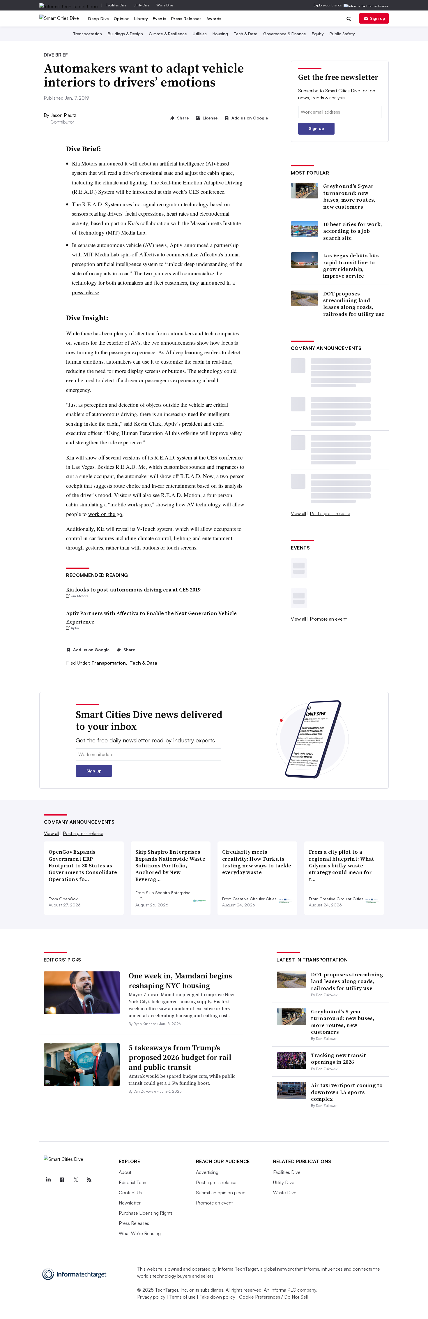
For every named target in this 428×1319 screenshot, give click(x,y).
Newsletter (130, 1203)
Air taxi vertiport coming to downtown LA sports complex (347, 1092)
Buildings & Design (125, 33)
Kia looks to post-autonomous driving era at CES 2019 (133, 589)
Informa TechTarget (238, 1269)
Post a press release (330, 513)
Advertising (207, 1172)
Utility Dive (141, 5)
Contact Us (130, 1192)
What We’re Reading (140, 1233)
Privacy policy (151, 1297)
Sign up (377, 18)
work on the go (105, 513)
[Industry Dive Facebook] (62, 1180)
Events (160, 18)
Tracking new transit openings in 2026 (338, 1059)
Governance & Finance (284, 33)
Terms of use (182, 1297)
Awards (214, 18)
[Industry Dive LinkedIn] (48, 1180)
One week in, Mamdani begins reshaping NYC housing (180, 981)
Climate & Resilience (168, 33)
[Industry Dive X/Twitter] (76, 1180)
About (125, 1172)
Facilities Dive (116, 5)
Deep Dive (98, 18)
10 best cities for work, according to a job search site (352, 231)
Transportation (87, 33)
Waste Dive (164, 5)
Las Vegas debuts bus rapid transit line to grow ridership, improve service (351, 265)
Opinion (122, 18)
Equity (318, 33)
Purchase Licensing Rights (146, 1213)
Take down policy (217, 1297)
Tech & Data (245, 33)
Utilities (200, 33)
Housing (220, 33)
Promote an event (328, 619)
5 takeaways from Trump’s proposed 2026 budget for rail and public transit (180, 1057)
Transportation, (109, 663)
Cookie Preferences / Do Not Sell (273, 1297)
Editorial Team (133, 1182)
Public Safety (342, 33)
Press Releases (186, 18)
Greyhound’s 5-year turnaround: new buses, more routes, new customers (349, 196)
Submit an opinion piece (220, 1192)
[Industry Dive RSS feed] (89, 1180)
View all (298, 513)
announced (111, 163)
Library (141, 18)
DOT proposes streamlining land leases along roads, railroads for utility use (354, 304)
